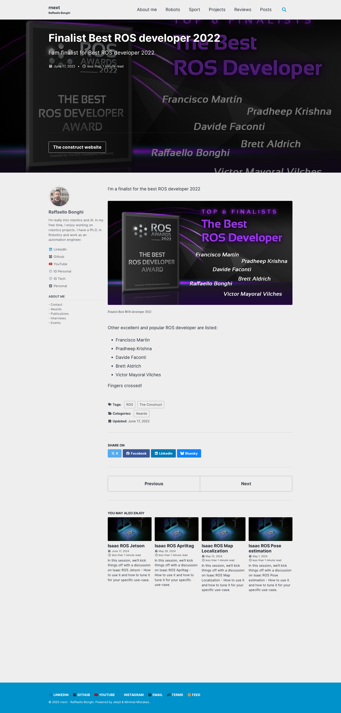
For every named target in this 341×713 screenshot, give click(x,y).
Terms (177, 695)
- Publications (59, 314)
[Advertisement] (170, 105)
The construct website (77, 147)
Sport (194, 9)
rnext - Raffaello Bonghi (77, 702)
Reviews (242, 9)
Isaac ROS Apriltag (174, 545)
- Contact (55, 304)
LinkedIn (60, 695)
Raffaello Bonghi (66, 212)
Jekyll (117, 702)
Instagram (133, 695)
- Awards (55, 309)
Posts (266, 9)
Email (157, 695)
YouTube (106, 695)
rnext (59, 9)
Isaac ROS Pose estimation (265, 548)
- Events (55, 323)
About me (147, 9)
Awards (141, 413)
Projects (217, 9)
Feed (195, 695)
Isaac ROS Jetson (126, 545)
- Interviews (57, 318)
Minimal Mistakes (137, 702)
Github (83, 695)
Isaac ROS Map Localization (217, 548)
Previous (154, 483)
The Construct (151, 405)
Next (246, 483)
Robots (173, 9)
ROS (129, 405)
